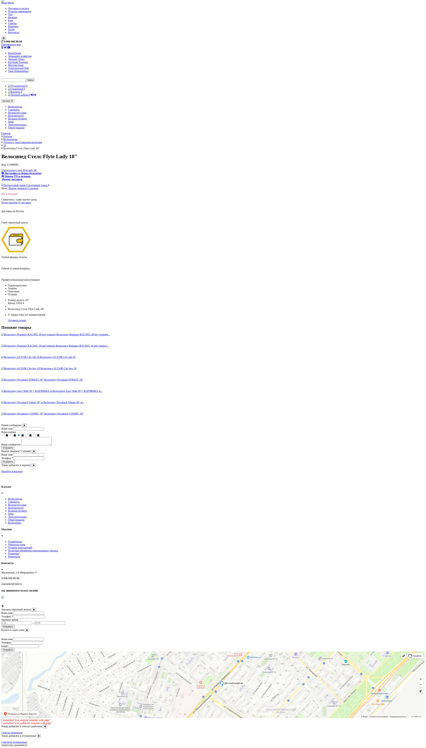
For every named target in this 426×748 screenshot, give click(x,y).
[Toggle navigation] (3, 38)
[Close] (24, 425)
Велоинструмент (17, 118)
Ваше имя (6, 428)
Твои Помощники (18, 71)
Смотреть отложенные (14, 742)
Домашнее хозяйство (20, 56)
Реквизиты (14, 556)
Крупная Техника (18, 62)
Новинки (13, 26)
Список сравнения (11, 732)
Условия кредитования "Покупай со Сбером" (27, 603)
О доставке (24, 202)
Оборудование (16, 127)
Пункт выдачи (9, 202)
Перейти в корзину (12, 471)
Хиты (11, 29)
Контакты (13, 32)
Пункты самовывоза (19, 11)
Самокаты (13, 109)
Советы (12, 23)
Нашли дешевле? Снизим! (23, 188)
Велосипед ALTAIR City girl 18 (57, 357)
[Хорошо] (15, 435)
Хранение (13, 553)
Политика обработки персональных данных (33, 550)
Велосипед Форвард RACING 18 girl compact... (82, 345)
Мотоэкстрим (15, 65)
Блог (10, 20)
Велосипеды (15, 106)
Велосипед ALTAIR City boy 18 (58, 368)
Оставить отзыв (17, 320)
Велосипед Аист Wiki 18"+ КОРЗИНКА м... (78, 391)
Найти (30, 80)
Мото (11, 2)
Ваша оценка (8, 432)
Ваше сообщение (11, 444)
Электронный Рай (18, 68)
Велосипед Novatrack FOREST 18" (63, 379)
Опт (10, 14)
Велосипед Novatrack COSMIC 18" (64, 413)
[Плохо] (31, 435)
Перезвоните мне (11, 44)
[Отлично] (7, 435)
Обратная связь (16, 544)
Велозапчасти (16, 115)
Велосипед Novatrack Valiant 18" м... (63, 402)
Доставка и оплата (18, 8)
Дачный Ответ (16, 59)
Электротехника (17, 124)
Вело (4, 2)
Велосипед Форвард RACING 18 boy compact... (83, 334)
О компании (15, 541)
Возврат (12, 17)
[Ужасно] (38, 435)
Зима (11, 121)
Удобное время (9, 619)
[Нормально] (23, 435)
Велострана (14, 53)
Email (4, 646)
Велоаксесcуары (17, 112)
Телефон (7, 458)
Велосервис (14, 522)
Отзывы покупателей (20, 547)
